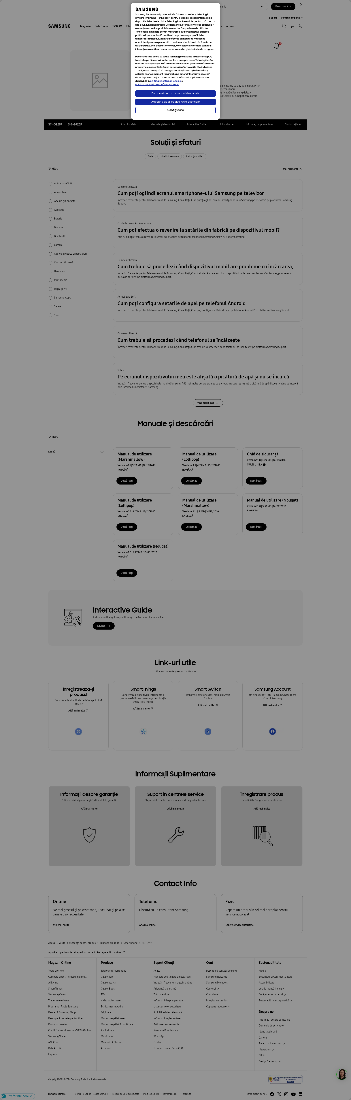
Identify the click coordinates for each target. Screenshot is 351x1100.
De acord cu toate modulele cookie (175, 93)
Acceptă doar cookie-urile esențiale (175, 102)
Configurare (175, 110)
